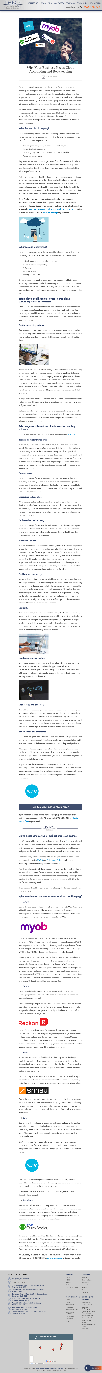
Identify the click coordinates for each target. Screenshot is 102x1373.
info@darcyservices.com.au (21, 1279)
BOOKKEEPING (32, 3)
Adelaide (84, 1287)
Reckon (68, 1285)
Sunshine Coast (87, 1280)
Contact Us (69, 1318)
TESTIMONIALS (83, 3)
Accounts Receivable (88, 1318)
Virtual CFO (85, 1328)
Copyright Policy (60, 1370)
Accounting (69, 1307)
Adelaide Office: (18, 1303)
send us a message (50, 213)
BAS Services (86, 1302)
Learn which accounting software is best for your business (50, 209)
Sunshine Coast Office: (20, 1294)
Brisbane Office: (18, 1285)
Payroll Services (87, 1304)
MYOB (40, 860)
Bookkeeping (70, 1304)
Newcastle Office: (18, 1307)
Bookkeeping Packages (70, 1313)
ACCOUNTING (46, 3)
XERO (68, 1280)
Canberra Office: (18, 1312)
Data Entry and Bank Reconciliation (88, 1312)
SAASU (68, 1282)
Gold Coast (85, 1282)
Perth (83, 1290)
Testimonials (70, 1316)
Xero (68, 841)
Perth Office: (16, 1289)
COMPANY (70, 3)
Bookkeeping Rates (72, 1309)
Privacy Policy (50, 1370)
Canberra (85, 1292)
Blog (67, 1321)
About (68, 1302)
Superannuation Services (87, 1321)
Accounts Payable (87, 1315)
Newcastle (85, 1285)
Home (68, 1299)
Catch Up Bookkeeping (86, 1308)
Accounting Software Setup (88, 1325)
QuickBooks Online (54, 860)
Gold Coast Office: (19, 1298)
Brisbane (84, 1277)
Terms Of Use (40, 1370)
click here (71, 435)
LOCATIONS (95, 3)
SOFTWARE (58, 3)
